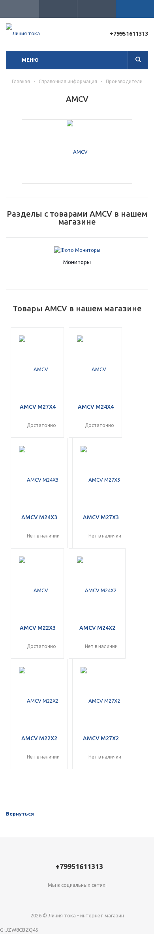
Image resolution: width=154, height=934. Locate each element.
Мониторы (77, 262)
